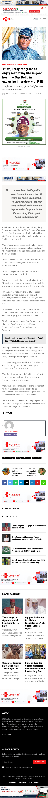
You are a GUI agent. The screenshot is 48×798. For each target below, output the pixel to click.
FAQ (30, 782)
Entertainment (8, 64)
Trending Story (21, 64)
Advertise (22, 782)
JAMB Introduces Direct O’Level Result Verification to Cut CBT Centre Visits (27, 550)
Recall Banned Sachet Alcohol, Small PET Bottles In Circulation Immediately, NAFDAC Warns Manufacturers (28, 562)
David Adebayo (11, 94)
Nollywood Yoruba (23, 458)
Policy (36, 782)
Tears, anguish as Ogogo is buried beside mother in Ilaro (29, 527)
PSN (31, 779)
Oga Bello (36, 458)
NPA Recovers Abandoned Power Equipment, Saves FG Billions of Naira (27, 538)
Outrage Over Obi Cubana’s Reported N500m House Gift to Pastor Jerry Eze (35, 667)
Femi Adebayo (9, 458)
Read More (6, 735)
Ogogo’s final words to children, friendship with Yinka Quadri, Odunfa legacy (35, 623)
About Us (12, 782)
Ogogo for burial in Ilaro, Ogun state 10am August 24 (11, 666)
